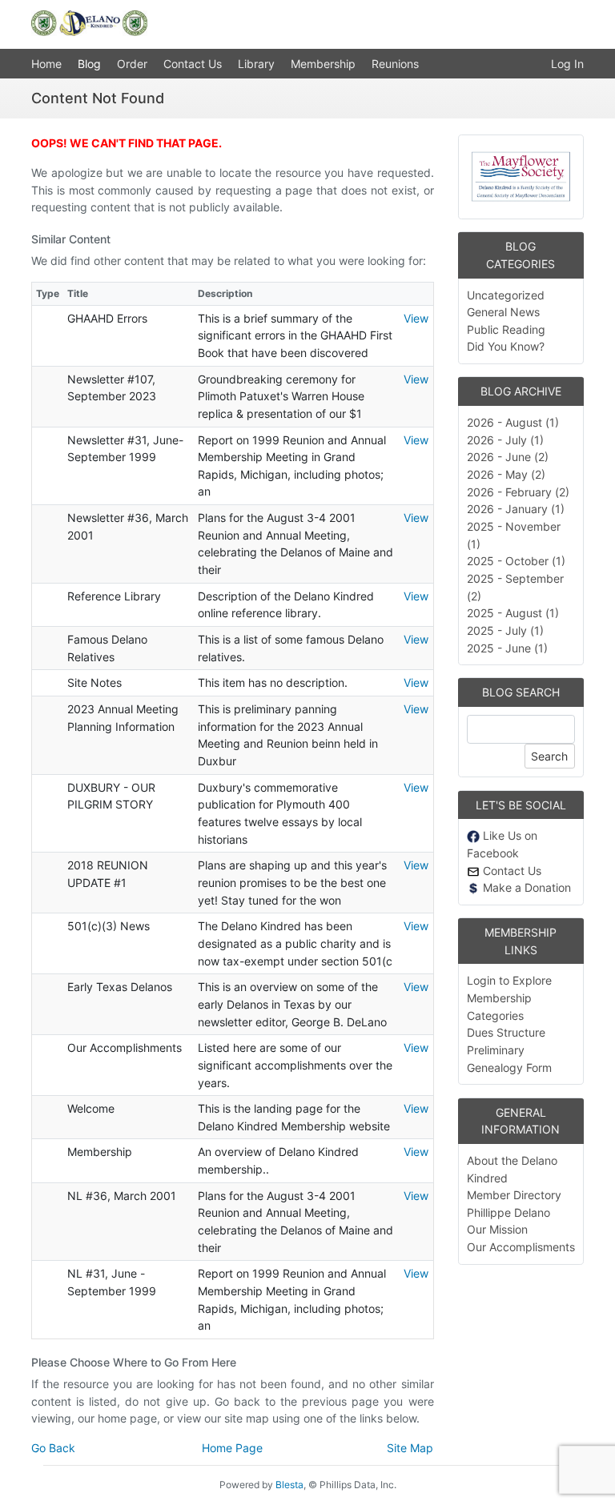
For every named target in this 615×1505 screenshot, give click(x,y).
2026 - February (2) (518, 492)
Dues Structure (506, 1032)
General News (503, 312)
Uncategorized (506, 295)
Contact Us (192, 63)
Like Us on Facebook (502, 844)
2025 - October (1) (516, 561)
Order (132, 63)
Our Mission (497, 1229)
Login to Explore (509, 980)
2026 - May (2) (506, 474)
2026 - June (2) (508, 457)
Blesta (289, 1485)
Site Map (410, 1448)
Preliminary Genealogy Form (509, 1058)
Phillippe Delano (508, 1212)
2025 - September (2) (515, 587)
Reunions (395, 63)
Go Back (53, 1448)
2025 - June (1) (507, 648)
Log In (567, 63)
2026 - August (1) (513, 422)
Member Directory (514, 1195)
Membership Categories (499, 1006)
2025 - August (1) (513, 613)
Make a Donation (525, 887)
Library (256, 63)
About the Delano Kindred (512, 1169)
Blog (89, 63)
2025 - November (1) (514, 535)
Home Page (232, 1448)
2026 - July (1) (505, 440)
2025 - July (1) (505, 630)
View (416, 318)
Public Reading (506, 329)
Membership (323, 63)
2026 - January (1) (516, 509)
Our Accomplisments (521, 1247)
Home (46, 63)
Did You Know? (506, 346)
